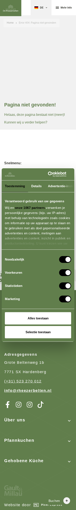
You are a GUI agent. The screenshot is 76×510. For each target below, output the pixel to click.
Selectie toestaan (38, 332)
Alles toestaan (38, 318)
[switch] (60, 271)
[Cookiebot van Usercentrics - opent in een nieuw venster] (53, 174)
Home (10, 22)
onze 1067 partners (30, 208)
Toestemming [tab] (15, 186)
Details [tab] (36, 186)
